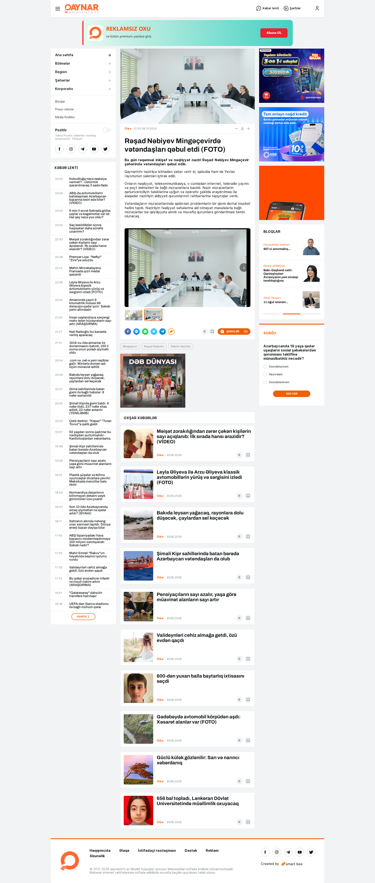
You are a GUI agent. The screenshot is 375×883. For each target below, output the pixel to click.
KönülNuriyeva (273, 270)
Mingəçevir (130, 346)
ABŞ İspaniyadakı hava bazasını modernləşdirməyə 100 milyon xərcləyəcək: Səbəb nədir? (89, 540)
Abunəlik (97, 856)
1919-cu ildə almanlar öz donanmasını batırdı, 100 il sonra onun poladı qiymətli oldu (89, 347)
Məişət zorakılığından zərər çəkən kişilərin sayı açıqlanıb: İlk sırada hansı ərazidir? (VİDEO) (89, 244)
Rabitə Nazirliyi (181, 346)
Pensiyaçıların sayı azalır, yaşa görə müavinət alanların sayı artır (90, 464)
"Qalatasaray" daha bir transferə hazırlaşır (85, 594)
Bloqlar (60, 101)
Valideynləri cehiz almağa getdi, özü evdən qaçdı (88, 569)
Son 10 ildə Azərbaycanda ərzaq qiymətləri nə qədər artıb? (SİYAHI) (88, 510)
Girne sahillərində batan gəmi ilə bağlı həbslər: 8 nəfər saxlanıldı (87, 392)
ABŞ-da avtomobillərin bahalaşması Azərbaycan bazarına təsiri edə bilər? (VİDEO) (87, 198)
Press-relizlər (64, 109)
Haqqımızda (100, 851)
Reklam (212, 851)
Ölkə (160, 455)
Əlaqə (124, 851)
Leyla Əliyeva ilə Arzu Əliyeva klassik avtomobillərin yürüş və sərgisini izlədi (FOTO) (86, 287)
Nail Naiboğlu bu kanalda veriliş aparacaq (87, 333)
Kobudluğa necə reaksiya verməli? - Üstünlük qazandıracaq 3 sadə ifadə (88, 182)
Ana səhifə (64, 55)
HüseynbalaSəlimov (276, 295)
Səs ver (292, 393)
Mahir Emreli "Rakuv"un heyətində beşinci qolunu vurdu (88, 556)
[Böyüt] (248, 129)
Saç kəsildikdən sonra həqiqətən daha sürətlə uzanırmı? (86, 228)
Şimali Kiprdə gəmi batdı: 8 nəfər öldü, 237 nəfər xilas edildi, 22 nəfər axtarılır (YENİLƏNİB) (89, 408)
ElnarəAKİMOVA (274, 241)
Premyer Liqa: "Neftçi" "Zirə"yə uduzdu (85, 258)
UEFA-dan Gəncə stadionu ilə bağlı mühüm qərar (89, 605)
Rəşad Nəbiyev (154, 346)
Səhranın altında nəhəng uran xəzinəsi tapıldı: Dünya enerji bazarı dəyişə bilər (89, 524)
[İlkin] (242, 129)
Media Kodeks (65, 117)
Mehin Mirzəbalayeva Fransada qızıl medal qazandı (85, 271)
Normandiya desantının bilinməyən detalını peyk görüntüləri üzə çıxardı (87, 496)
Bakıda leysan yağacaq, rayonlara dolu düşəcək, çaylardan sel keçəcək (87, 378)
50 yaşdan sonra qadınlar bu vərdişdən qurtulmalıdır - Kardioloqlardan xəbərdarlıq (90, 435)
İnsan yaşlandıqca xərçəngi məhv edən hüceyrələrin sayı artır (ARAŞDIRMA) (90, 321)
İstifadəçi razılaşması (157, 851)
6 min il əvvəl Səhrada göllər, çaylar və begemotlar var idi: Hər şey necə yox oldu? (90, 214)
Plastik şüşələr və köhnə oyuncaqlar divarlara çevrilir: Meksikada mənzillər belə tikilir (90, 479)
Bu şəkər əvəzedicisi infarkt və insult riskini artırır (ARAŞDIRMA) (89, 582)
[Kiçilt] (236, 129)
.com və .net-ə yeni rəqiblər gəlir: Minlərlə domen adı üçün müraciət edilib (89, 364)
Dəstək (191, 851)
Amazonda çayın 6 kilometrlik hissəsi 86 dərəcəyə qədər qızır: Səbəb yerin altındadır (89, 304)
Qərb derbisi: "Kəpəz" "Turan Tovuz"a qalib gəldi (90, 422)
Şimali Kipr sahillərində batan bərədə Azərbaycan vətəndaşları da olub (88, 450)
